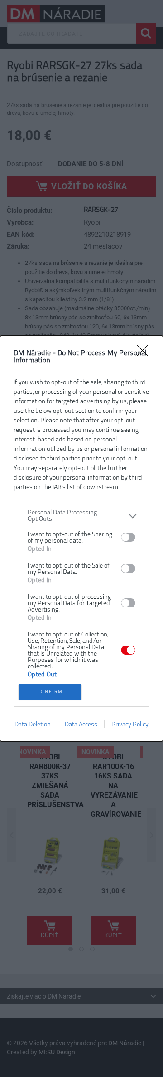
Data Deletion (32, 724)
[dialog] (81, 538)
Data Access (81, 724)
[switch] (128, 537)
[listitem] (81, 515)
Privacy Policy (130, 724)
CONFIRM (50, 692)
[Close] (145, 353)
